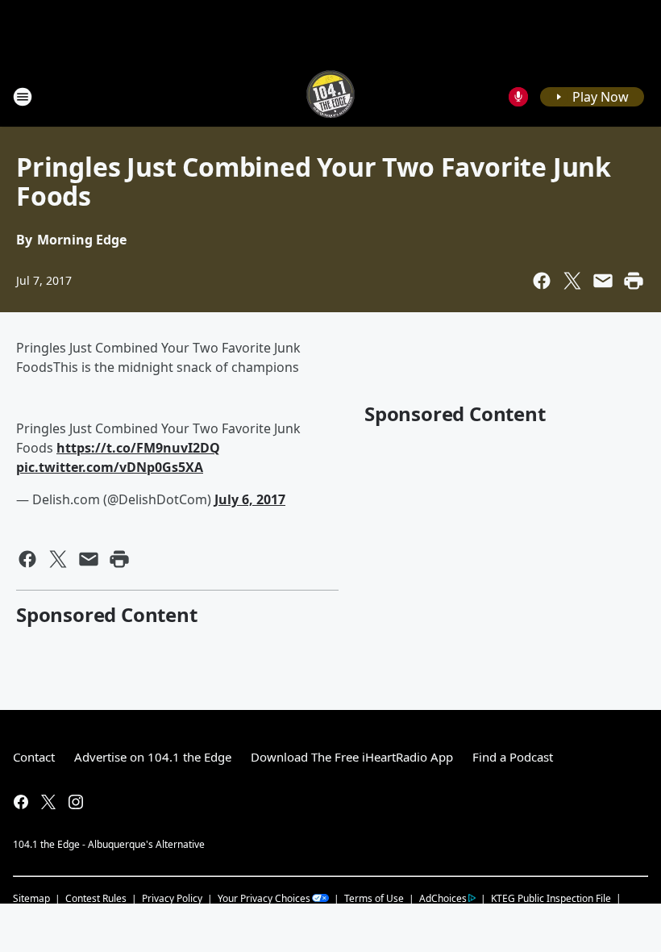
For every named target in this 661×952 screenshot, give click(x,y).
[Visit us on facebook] (21, 802)
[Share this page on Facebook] (541, 280)
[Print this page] (633, 280)
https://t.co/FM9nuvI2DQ (138, 448)
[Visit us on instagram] (75, 802)
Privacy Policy (172, 898)
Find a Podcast (512, 757)
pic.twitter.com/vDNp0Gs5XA (109, 467)
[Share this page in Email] (603, 280)
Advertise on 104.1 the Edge (152, 757)
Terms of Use (374, 898)
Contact (34, 757)
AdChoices (443, 898)
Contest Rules (96, 898)
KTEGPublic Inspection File (551, 897)
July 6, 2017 (249, 499)
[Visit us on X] (48, 802)
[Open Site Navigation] (22, 96)
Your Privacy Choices (264, 898)
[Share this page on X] (572, 280)
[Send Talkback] (518, 96)
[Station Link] (330, 96)
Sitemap (31, 898)
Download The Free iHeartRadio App (352, 757)
